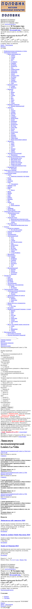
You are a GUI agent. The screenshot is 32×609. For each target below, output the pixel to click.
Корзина (3, 46)
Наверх (3, 603)
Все (26, 560)
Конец (22, 560)
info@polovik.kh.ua (10, 24)
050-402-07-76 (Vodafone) (8, 19)
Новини (6, 596)
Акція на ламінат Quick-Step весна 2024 (15, 535)
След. (17, 560)
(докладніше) (22, 436)
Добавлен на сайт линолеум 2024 (13, 520)
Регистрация (9, 45)
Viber (16, 22)
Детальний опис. (15, 30)
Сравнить (3, 455)
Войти (2, 45)
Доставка (6, 598)
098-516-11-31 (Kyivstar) (7, 21)
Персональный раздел (7, 590)
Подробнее (4, 531)
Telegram (11, 22)
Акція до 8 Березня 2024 (10, 546)
